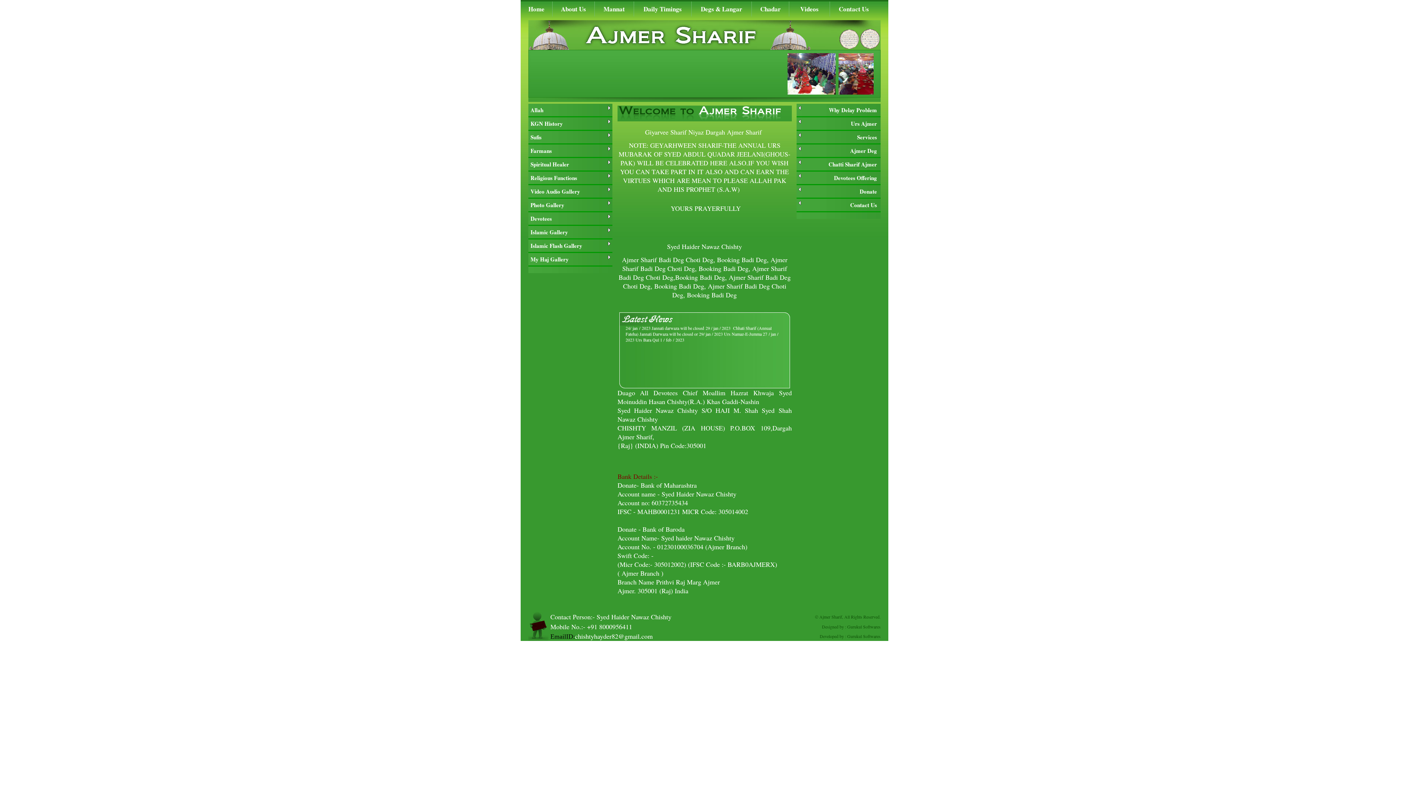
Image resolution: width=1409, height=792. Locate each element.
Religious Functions (554, 178)
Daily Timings (663, 9)
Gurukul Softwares (864, 627)
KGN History (547, 124)
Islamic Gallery (549, 232)
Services (867, 137)
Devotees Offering (855, 178)
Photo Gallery (547, 205)
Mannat (614, 9)
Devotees (541, 218)
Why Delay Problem (853, 110)
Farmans (541, 151)
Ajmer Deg (863, 151)
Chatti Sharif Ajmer (853, 164)
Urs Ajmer (864, 124)
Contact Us (854, 9)
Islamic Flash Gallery (556, 246)
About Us (573, 9)
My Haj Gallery (550, 259)
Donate (868, 191)
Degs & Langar (721, 9)
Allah (537, 110)
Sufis (536, 137)
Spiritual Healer (550, 164)
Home (536, 9)
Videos (809, 9)
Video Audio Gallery (555, 191)
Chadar (770, 9)
